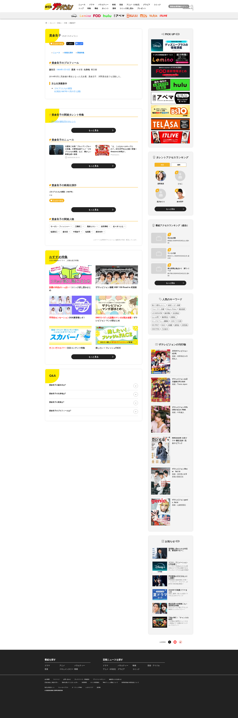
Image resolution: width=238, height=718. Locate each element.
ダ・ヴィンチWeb (77, 687)
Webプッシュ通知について (110, 682)
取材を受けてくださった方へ (70, 682)
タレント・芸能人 (56, 23)
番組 (96, 8)
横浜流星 (182, 309)
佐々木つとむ (118, 226)
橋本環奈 (167, 313)
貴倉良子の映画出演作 (64, 185)
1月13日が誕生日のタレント (63, 121)
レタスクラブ (89, 687)
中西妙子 (76, 231)
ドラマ (91, 4)
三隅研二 (78, 226)
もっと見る (94, 130)
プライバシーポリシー (99, 679)
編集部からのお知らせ (115, 679)
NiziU (163, 325)
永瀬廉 (170, 325)
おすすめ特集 (58, 257)
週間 (178, 165)
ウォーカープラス (63, 687)
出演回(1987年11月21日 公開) (67, 91)
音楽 (121, 4)
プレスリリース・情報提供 (81, 679)
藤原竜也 (165, 317)
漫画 (114, 8)
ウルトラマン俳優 (158, 309)
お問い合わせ (67, 679)
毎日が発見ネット (50, 687)
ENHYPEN (155, 329)
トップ (81, 8)
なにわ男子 (156, 317)
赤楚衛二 (173, 317)
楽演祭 (99, 687)
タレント (105, 8)
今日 (162, 165)
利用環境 (84, 682)
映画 (114, 4)
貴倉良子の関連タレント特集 (68, 114)
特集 (89, 8)
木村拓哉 (184, 325)
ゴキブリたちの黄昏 (63, 88)
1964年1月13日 (63, 69)
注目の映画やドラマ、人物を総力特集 (64, 260)
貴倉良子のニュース (63, 139)
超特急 (177, 325)
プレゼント (141, 8)
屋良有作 (99, 231)
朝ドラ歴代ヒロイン (158, 305)
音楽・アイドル (154, 665)
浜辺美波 (176, 313)
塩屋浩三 (54, 231)
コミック (157, 4)
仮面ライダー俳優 (174, 305)
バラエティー (103, 4)
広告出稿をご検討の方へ (51, 682)
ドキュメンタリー (66, 669)
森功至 (65, 231)
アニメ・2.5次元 (133, 4)
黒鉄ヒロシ (91, 226)
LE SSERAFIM (157, 313)
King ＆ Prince (171, 309)
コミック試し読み (127, 8)
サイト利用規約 (94, 682)
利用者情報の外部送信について (130, 682)
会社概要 (47, 679)
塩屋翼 (87, 231)
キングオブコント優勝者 (160, 321)
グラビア (146, 4)
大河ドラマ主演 (176, 321)
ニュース (81, 4)
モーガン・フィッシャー (60, 226)
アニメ (62, 665)
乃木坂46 (165, 329)
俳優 (65, 23)
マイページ (56, 679)
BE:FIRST (155, 325)
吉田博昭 (104, 226)
